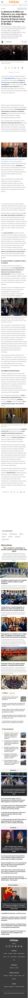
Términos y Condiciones (9, 986)
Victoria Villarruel (13, 534)
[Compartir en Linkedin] (15, 67)
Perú (8, 956)
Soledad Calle (12, 5)
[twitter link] (9, 946)
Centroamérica (14, 956)
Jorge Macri (17, 536)
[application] (14, 53)
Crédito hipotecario (5, 5)
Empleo (16, 967)
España (15, 953)
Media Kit (14, 978)
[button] (2, 2)
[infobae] (14, 2)
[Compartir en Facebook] (8, 67)
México (4, 956)
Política (3, 8)
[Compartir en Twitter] (12, 67)
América (5, 953)
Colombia (10, 953)
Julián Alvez (9, 41)
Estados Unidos (21, 953)
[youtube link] (15, 946)
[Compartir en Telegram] (18, 67)
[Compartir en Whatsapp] (5, 67)
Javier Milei (4, 534)
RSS (14, 960)
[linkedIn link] (21, 946)
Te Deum (4, 536)
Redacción (12, 967)
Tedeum (21, 534)
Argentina (6, 975)
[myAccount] (26, 2)
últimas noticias (5, 539)
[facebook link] (6, 946)
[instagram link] (12, 946)
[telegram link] (18, 946)
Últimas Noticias (21, 956)
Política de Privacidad (19, 986)
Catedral (10, 536)
